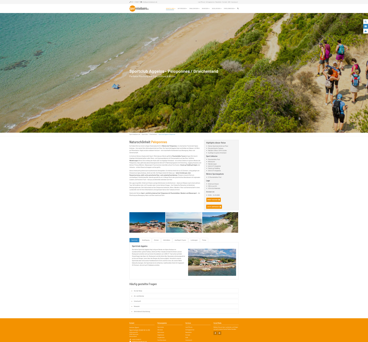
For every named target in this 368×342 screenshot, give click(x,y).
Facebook (215, 333)
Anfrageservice (210, 2)
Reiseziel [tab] (137, 306)
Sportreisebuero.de (134, 134)
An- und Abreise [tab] (139, 296)
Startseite (139, 8)
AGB (229, 2)
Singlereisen (161, 337)
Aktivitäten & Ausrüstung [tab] (142, 311)
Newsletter (218, 2)
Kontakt (224, 2)
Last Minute (201, 2)
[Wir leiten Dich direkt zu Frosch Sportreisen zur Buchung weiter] (213, 201)
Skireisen (160, 330)
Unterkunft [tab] (137, 301)
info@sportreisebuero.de (149, 2)
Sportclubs (145, 134)
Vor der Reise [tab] (138, 291)
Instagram (219, 333)
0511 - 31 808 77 (135, 2)
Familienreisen (161, 340)
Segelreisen (160, 335)
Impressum (234, 2)
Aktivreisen (160, 332)
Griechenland (153, 134)
